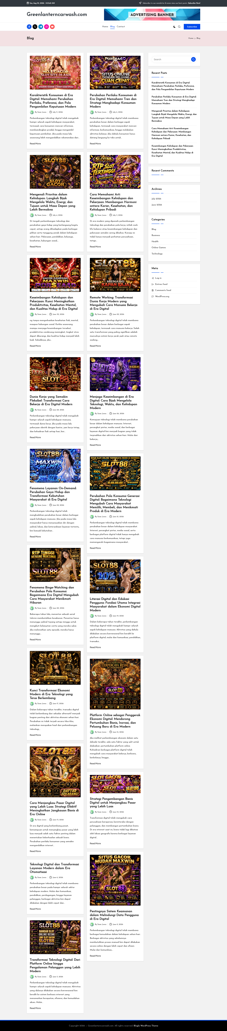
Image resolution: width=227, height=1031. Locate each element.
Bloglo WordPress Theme (146, 1026)
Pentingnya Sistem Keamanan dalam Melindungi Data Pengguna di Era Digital (114, 915)
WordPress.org (162, 296)
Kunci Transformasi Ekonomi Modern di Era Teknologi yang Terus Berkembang (51, 694)
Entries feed (161, 284)
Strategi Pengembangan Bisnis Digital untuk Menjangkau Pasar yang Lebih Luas (113, 802)
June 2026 (157, 205)
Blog (154, 229)
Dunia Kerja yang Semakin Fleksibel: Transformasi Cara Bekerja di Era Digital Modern (51, 400)
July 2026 (156, 199)
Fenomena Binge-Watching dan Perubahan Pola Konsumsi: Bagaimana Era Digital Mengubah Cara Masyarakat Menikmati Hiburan (54, 595)
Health (155, 241)
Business (156, 235)
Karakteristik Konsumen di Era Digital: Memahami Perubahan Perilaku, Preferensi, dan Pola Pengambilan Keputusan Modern (173, 86)
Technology (157, 254)
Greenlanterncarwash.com (57, 14)
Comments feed (163, 290)
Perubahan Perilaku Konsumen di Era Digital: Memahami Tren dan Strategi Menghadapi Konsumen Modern (174, 100)
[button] (192, 26)
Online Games (159, 247)
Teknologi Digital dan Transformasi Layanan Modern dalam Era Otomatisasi (54, 868)
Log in (158, 278)
